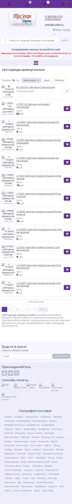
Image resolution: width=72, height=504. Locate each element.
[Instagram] (16, 373)
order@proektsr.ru (54, 24)
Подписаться (61, 356)
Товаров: (6, 80)
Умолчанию (30, 80)
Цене (46, 80)
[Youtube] (4, 373)
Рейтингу (59, 80)
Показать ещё (36, 301)
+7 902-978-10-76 (53, 16)
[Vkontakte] (10, 373)
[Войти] (9, 4)
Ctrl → (43, 309)
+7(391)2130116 (53, 19)
